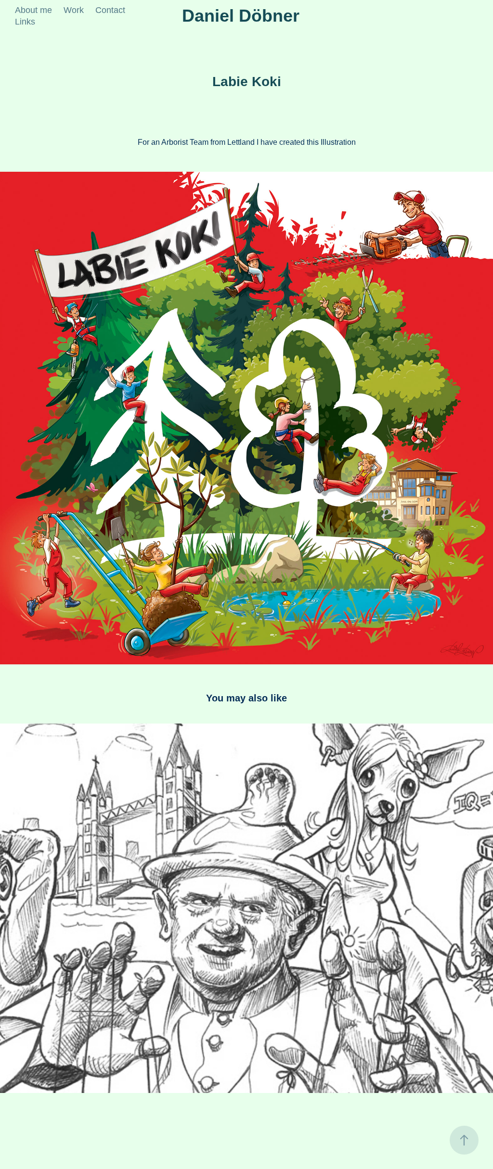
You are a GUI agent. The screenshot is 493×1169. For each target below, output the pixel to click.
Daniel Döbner (240, 15)
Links (25, 21)
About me (33, 10)
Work (74, 10)
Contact (110, 10)
